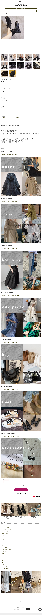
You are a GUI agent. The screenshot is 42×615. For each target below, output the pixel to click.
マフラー (3, 555)
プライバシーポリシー (5, 566)
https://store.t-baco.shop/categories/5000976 (10, 436)
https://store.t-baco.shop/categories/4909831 (10, 389)
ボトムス (3, 541)
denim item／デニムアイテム (6, 529)
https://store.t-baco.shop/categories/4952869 (10, 121)
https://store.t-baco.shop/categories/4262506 (10, 154)
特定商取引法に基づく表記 (6, 568)
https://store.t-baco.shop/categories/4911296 (9, 342)
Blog (3, 562)
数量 (1, 482)
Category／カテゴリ (5, 533)
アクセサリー (4, 547)
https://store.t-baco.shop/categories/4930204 (10, 117)
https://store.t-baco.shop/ (8, 113)
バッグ (3, 543)
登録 (28, 609)
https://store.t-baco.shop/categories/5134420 (10, 248)
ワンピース (4, 539)
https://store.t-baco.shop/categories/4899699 (10, 295)
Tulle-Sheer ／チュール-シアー (7, 531)
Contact (3, 564)
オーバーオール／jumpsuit (6, 549)
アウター (3, 535)
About (3, 560)
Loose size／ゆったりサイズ (6, 527)
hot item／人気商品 (5, 525)
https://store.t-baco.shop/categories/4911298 (9, 201)
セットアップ (4, 551)
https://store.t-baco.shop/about (7, 126)
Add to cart (21, 489)
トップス (3, 537)
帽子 (3, 553)
